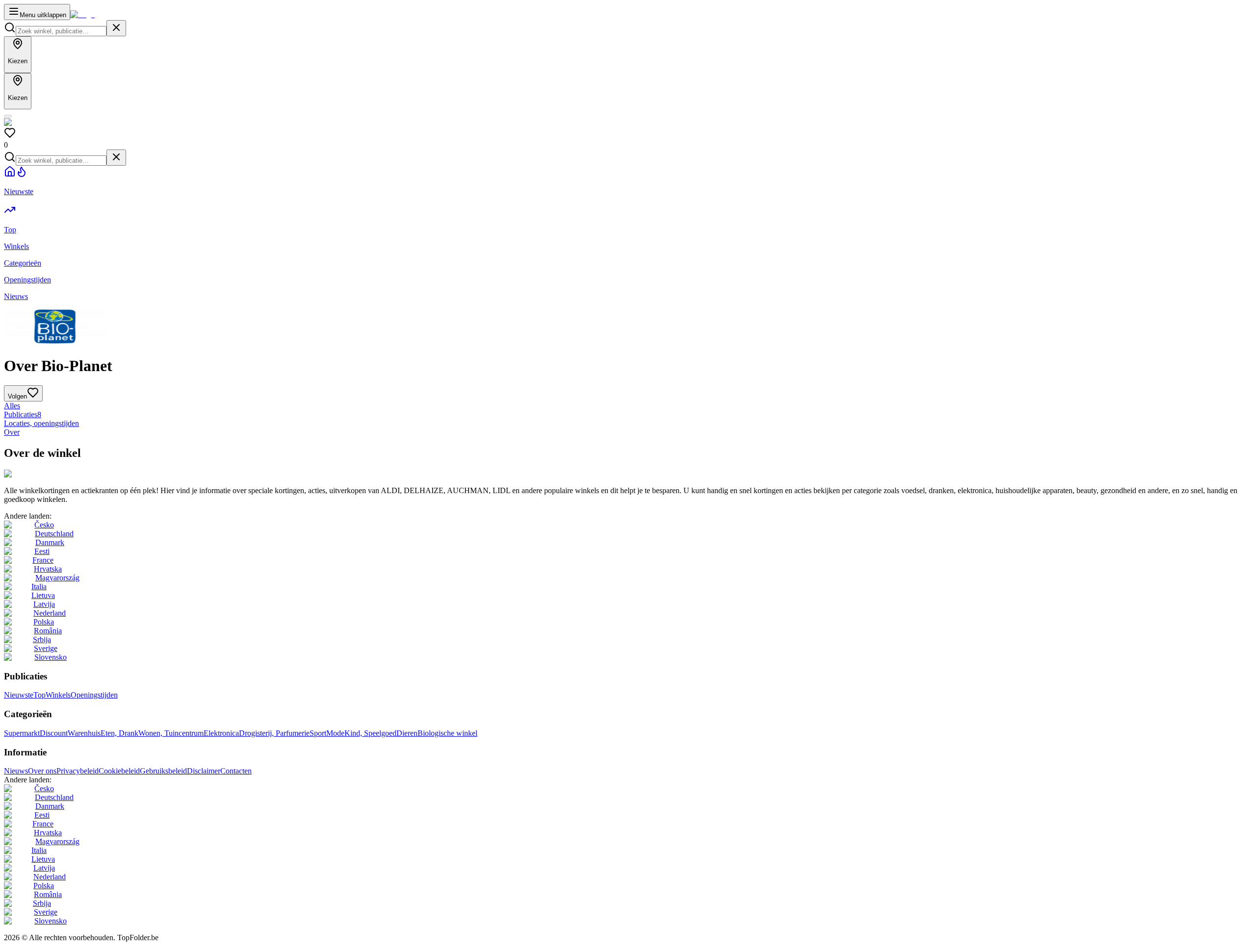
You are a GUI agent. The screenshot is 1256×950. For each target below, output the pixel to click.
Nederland (49, 613)
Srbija (42, 639)
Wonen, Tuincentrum (171, 733)
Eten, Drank (119, 733)
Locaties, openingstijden (41, 423)
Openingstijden (94, 695)
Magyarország (57, 578)
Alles (12, 405)
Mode (335, 733)
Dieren (407, 733)
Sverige (45, 648)
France (42, 560)
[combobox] (61, 31)
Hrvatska (48, 569)
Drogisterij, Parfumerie (274, 733)
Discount (54, 733)
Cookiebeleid (119, 771)
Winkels (58, 695)
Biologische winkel (447, 733)
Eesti (42, 551)
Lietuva (43, 595)
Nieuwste (18, 695)
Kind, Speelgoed (370, 733)
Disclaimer (203, 771)
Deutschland (54, 533)
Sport (318, 733)
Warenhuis (84, 733)
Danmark (49, 542)
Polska (43, 622)
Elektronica (221, 733)
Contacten (236, 771)
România (48, 630)
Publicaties (22, 414)
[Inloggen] (8, 116)
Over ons (42, 771)
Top (39, 695)
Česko (44, 525)
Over (12, 432)
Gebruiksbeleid (163, 771)
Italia (39, 586)
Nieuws (16, 771)
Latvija (44, 604)
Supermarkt (22, 733)
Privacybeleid (77, 771)
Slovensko (50, 657)
